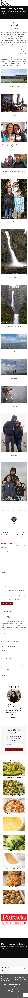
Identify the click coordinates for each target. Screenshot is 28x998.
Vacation (14, 22)
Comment (5, 551)
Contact (8, 963)
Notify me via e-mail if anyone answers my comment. (12, 591)
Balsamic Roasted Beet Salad (22, 535)
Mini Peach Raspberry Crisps (14, 813)
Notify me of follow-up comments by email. (14, 596)
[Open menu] (25, 3)
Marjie (8, 658)
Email (4, 579)
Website (4, 586)
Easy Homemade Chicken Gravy (14, 868)
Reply (3, 633)
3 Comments (15, 28)
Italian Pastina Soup (14, 832)
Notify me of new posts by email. (11, 599)
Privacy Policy (20, 960)
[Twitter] (5, 967)
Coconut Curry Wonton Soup (5, 535)
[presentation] (14, 769)
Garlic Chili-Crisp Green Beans (14, 795)
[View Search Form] (22, 3)
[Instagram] (8, 967)
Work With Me (7, 960)
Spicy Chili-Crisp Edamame (14, 777)
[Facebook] (2, 967)
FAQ (21, 963)
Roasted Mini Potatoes (14, 905)
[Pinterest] (2, 970)
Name (4, 572)
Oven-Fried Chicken (14, 886)
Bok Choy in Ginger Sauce (14, 850)
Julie (7, 616)
